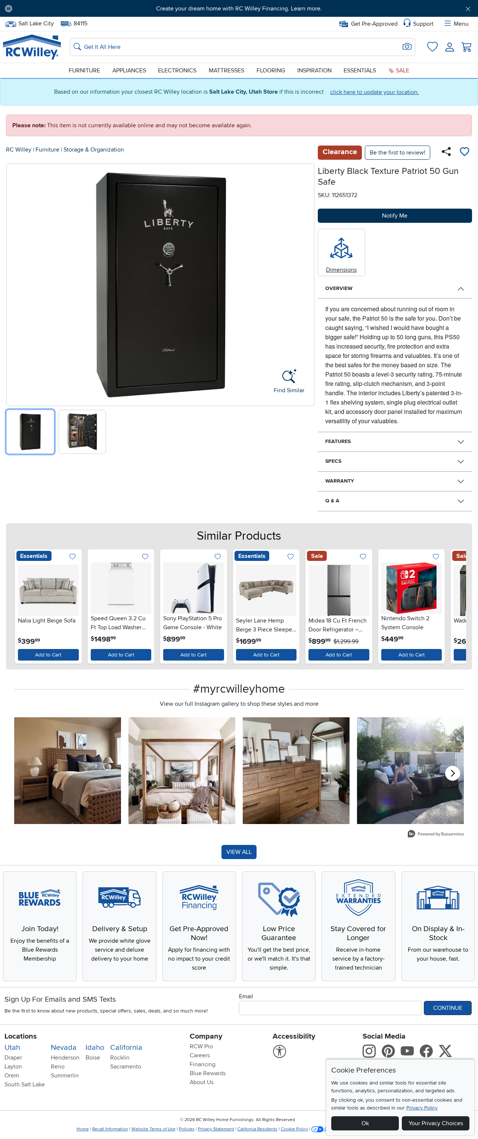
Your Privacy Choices (436, 1123)
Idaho (95, 1047)
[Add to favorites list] (464, 152)
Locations (20, 1036)
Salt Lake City (36, 22)
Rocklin (120, 1057)
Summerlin (65, 1075)
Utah (12, 1047)
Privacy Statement (216, 1129)
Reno (58, 1066)
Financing (202, 1064)
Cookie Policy (294, 1129)
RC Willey (18, 149)
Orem (11, 1075)
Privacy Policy (422, 1108)
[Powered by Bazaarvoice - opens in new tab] (436, 834)
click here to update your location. (374, 92)
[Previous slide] (14, 283)
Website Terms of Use (153, 1129)
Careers (200, 1055)
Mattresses (226, 70)
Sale (401, 70)
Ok (365, 1123)
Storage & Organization (93, 149)
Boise (93, 1057)
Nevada (64, 1047)
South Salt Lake (24, 1084)
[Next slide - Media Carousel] (452, 773)
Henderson (65, 1057)
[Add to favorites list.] (72, 557)
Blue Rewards (208, 1073)
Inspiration (314, 70)
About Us (202, 1082)
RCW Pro (201, 1046)
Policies (187, 1129)
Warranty (339, 481)
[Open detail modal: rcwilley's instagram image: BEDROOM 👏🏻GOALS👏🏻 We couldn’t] (181, 770)
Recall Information (110, 1129)
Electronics (177, 70)
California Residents (257, 1129)
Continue (447, 1008)
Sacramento (125, 1066)
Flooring (271, 70)
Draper (13, 1057)
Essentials (360, 70)
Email (246, 996)
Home (83, 1129)
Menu (461, 24)
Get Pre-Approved (374, 24)
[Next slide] (306, 283)
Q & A (332, 500)
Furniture (84, 70)
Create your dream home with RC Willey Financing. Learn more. (239, 8)
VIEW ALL (239, 852)
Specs (333, 461)
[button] (55, 8)
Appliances (129, 70)
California (126, 1047)
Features (338, 441)
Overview (339, 288)
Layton (13, 1066)
